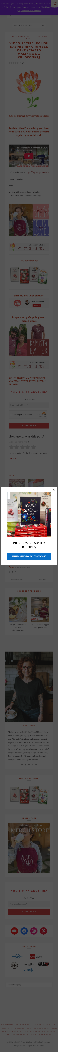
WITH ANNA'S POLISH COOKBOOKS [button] (29, 556)
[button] (54, 490)
